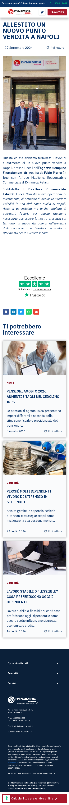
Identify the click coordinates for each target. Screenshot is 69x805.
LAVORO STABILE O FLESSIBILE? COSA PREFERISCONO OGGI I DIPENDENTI (32, 596)
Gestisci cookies (46, 785)
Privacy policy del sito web (19, 788)
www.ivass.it (13, 762)
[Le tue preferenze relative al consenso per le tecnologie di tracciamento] (6, 798)
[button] (6, 312)
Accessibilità (39, 788)
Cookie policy (31, 785)
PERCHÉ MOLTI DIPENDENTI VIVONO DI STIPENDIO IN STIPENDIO (29, 496)
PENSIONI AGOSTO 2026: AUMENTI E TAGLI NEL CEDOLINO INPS (33, 396)
